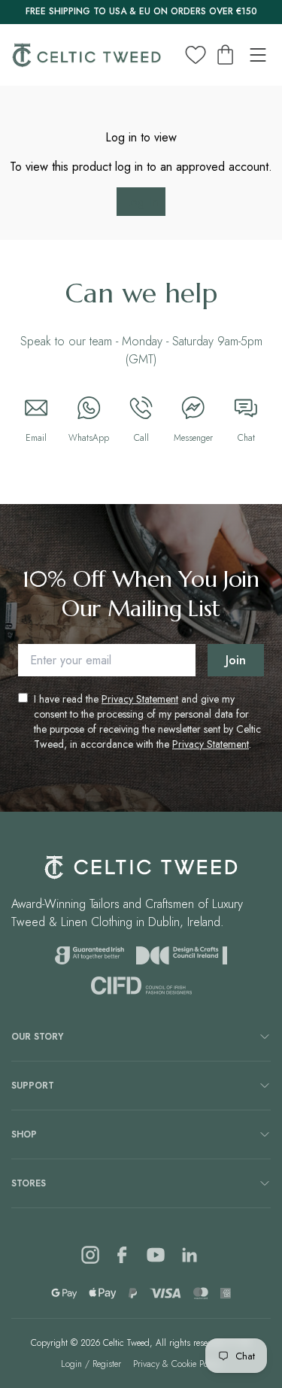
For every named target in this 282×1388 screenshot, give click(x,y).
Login (71, 1364)
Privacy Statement (140, 698)
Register (106, 1364)
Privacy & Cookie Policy (177, 1364)
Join (236, 660)
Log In (141, 202)
